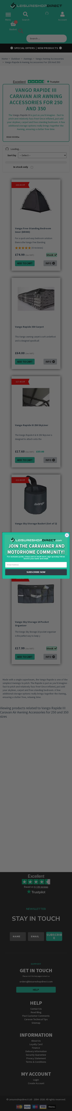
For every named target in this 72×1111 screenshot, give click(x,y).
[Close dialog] (67, 535)
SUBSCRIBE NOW (36, 572)
